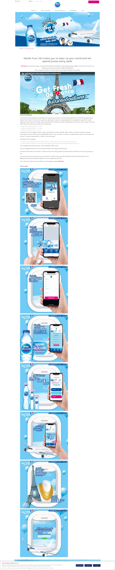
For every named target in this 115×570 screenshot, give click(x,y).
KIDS (83, 10)
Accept (97, 565)
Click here (24, 66)
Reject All (88, 565)
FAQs (41, 1)
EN (31, 1)
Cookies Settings (79, 565)
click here (61, 161)
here (30, 567)
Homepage (21, 48)
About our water (45, 10)
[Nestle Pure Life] (57, 5)
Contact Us (37, 1)
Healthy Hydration (60, 10)
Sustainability (73, 10)
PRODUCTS (33, 10)
